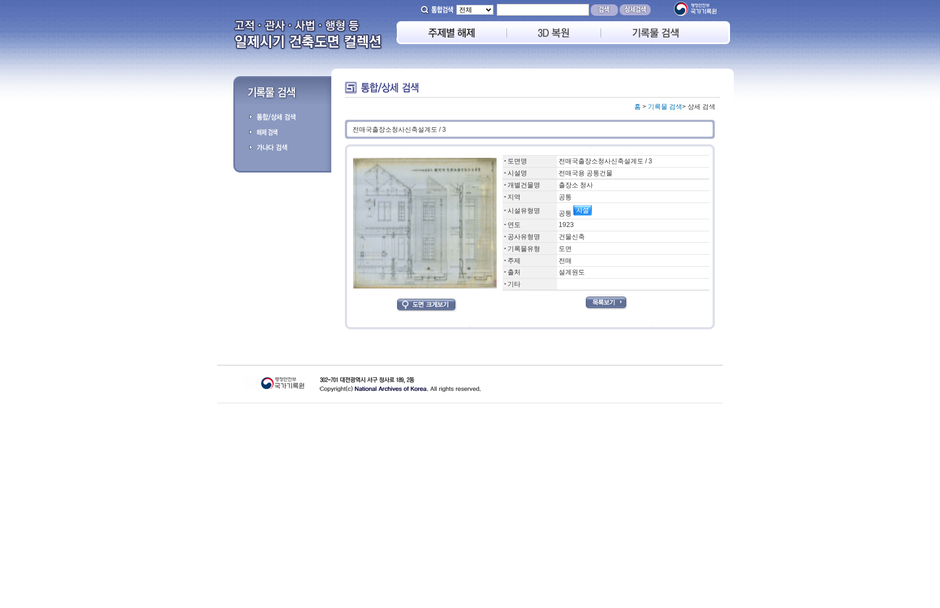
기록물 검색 (665, 106)
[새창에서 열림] (695, 13)
